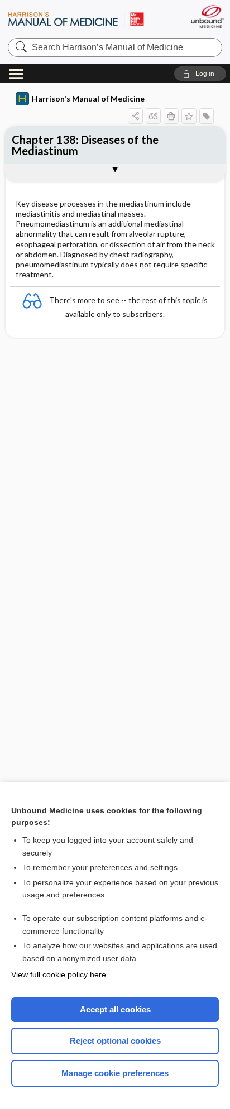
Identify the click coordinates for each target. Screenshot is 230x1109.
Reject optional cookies (115, 1040)
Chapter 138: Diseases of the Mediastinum (85, 145)
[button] (200, 73)
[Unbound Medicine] (207, 16)
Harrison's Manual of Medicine (88, 98)
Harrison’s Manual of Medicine (76, 19)
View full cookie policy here (58, 974)
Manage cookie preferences (115, 1073)
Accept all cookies (115, 1009)
